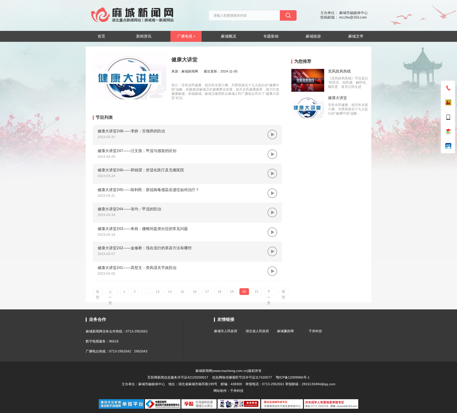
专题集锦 (270, 36)
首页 (101, 36)
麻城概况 (228, 36)
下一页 (268, 292)
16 (195, 291)
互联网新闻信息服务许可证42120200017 (178, 377)
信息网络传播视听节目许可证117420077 (242, 377)
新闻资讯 (143, 36)
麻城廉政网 (285, 331)
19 (232, 291)
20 (244, 291)
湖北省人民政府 (257, 331)
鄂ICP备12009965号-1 (293, 377)
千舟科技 (315, 331)
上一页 (110, 292)
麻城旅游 (313, 36)
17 (207, 291)
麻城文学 (355, 36)
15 (182, 291)
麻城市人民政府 (225, 331)
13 (157, 291)
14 (170, 291)
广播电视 (184, 36)
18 (219, 291)
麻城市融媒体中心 (151, 384)
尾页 (283, 292)
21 (256, 291)
